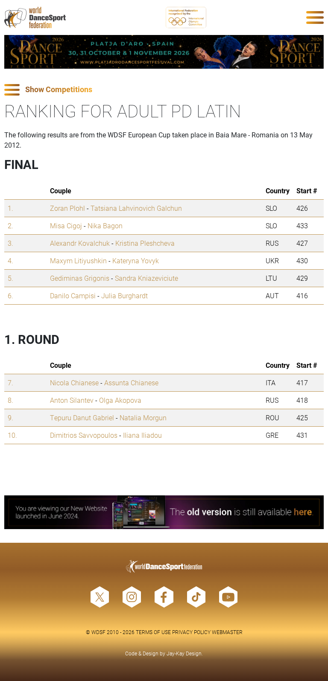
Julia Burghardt (124, 295)
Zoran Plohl (67, 208)
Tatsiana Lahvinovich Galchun (136, 208)
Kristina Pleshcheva (145, 243)
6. (10, 295)
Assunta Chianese (131, 382)
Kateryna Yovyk (135, 260)
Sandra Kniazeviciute (146, 278)
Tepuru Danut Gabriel (82, 417)
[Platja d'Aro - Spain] (164, 52)
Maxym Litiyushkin (78, 260)
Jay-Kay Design (184, 653)
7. (10, 382)
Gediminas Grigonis (79, 278)
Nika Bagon (105, 225)
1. (10, 208)
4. (10, 260)
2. (10, 225)
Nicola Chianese (74, 382)
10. (12, 435)
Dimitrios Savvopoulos (83, 435)
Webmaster (227, 632)
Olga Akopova (120, 400)
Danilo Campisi (73, 295)
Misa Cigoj (66, 225)
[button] (164, 90)
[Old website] (164, 512)
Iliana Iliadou (142, 435)
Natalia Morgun (143, 417)
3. (10, 243)
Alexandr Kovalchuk (80, 243)
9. (10, 417)
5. (10, 278)
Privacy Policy (191, 632)
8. (10, 400)
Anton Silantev (72, 400)
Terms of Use (153, 632)
